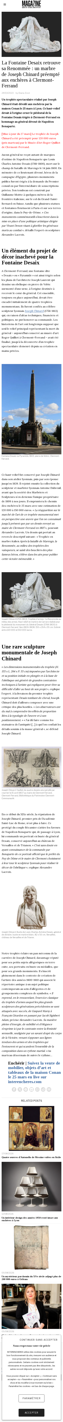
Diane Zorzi (24, 93)
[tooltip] (14, 1089)
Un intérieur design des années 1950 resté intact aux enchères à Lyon (30, 1219)
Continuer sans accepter (39, 1340)
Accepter (31, 1412)
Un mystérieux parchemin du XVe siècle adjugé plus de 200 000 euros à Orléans (31, 1278)
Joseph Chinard (34, 311)
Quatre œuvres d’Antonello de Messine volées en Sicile (31, 1157)
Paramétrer (31, 1398)
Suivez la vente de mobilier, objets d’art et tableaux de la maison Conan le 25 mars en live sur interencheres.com (34, 1072)
